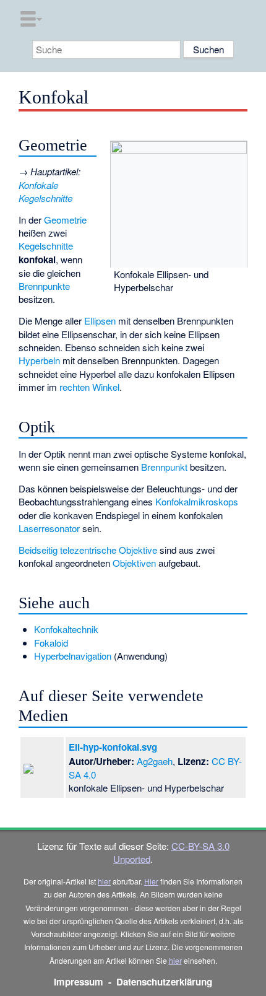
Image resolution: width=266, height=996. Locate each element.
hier (104, 881)
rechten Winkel (89, 386)
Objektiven (134, 562)
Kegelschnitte (46, 245)
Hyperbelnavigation (72, 655)
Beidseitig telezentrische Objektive (88, 549)
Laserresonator (49, 528)
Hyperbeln (39, 360)
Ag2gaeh (155, 760)
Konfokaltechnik (66, 629)
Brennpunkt (164, 466)
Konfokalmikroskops (196, 501)
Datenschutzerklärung (164, 982)
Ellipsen (100, 320)
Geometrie (65, 219)
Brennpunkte (44, 285)
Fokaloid (51, 642)
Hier (151, 881)
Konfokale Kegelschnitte (45, 191)
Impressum (78, 982)
